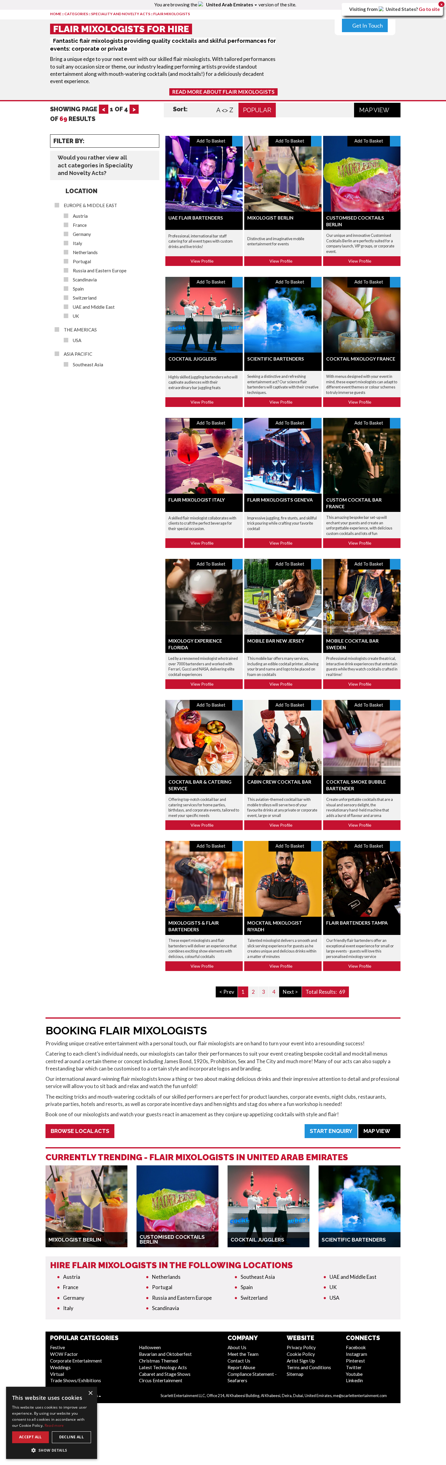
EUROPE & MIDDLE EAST (90, 205)
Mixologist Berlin (270, 217)
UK (76, 316)
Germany (82, 234)
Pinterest (355, 1360)
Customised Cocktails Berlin (172, 1239)
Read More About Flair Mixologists (223, 92)
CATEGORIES (76, 14)
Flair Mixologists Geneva (280, 499)
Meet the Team (243, 1354)
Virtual (57, 1374)
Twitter (354, 1367)
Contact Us (239, 1360)
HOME (55, 14)
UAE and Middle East (94, 307)
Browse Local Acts (80, 1131)
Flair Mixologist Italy (196, 499)
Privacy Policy (301, 1347)
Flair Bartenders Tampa (357, 923)
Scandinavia (85, 279)
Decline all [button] (71, 1437)
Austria (80, 216)
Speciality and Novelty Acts (120, 14)
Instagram (356, 1354)
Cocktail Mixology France (360, 358)
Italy (77, 243)
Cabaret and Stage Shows (165, 1374)
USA (77, 340)
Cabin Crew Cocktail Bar (279, 782)
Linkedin (354, 1380)
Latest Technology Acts (163, 1367)
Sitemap (295, 1374)
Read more (54, 1425)
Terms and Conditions (309, 1367)
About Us (237, 1347)
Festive (57, 1347)
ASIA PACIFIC (78, 354)
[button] (51, 1450)
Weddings (60, 1367)
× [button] (90, 1393)
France (80, 225)
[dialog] (51, 1423)
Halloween (150, 1347)
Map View (374, 110)
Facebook (356, 1347)
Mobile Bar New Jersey (275, 640)
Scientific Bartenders (275, 358)
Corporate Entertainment (76, 1360)
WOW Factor (64, 1354)
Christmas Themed (158, 1360)
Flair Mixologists (171, 14)
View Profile (203, 261)
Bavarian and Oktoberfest (165, 1354)
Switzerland (84, 298)
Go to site (429, 9)
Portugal (82, 261)
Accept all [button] (30, 1437)
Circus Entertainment (160, 1380)
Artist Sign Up (301, 1360)
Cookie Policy (301, 1354)
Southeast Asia (88, 364)
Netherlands (85, 252)
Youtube (354, 1374)
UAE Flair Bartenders (195, 217)
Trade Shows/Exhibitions (75, 1380)
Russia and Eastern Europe (100, 270)
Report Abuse (241, 1367)
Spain (78, 288)
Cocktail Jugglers (192, 358)
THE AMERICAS (80, 329)
